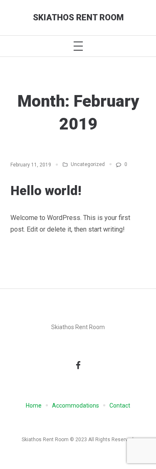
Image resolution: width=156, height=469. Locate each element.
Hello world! (45, 190)
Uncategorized (88, 164)
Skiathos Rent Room (78, 17)
